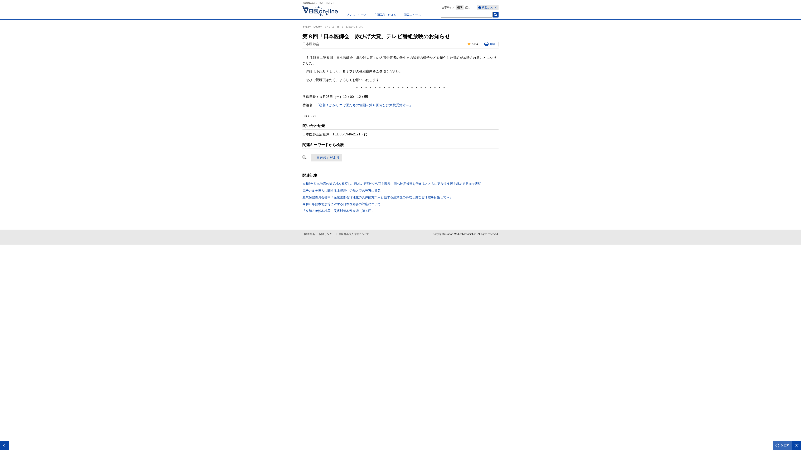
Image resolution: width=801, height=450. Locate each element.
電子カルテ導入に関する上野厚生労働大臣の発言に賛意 (341, 190)
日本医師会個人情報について (352, 234)
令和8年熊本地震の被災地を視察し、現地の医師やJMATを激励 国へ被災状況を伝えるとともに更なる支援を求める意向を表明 (391, 183)
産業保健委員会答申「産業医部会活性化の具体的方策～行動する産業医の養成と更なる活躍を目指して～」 (377, 197)
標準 (459, 7)
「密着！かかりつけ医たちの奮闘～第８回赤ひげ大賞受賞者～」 (364, 105)
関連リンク (325, 234)
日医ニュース (412, 14)
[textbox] (467, 15)
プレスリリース (356, 14)
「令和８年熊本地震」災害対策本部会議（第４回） (338, 210)
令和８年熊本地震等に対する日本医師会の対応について (341, 204)
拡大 (467, 7)
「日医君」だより (385, 14)
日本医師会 (308, 234)
